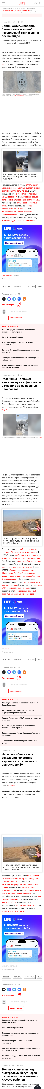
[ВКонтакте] (19, 299)
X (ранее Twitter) (19, 95)
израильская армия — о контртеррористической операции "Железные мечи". (22, 576)
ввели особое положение (29, 561)
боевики (18, 591)
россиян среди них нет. (26, 905)
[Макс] (9, 299)
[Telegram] (14, 299)
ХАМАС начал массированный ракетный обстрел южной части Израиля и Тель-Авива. (21, 188)
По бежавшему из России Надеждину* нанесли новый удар (21, 734)
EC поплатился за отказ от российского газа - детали (20, 741)
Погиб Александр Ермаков (12, 337)
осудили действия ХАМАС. (14, 911)
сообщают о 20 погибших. (18, 588)
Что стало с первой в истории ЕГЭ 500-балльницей (17, 343)
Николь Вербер (8, 652)
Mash (4, 64)
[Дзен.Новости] (4, 299)
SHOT (4, 410)
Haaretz (11, 785)
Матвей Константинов (10, 279)
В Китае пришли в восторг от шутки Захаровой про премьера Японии (20, 366)
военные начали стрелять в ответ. (17, 567)
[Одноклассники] (24, 299)
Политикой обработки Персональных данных (16, 10)
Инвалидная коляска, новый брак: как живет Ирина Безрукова (20, 704)
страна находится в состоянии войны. (18, 220)
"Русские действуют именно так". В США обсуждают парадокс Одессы (18, 711)
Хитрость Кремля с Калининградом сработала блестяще (20, 351)
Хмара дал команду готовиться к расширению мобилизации (20, 358)
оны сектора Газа (13, 881)
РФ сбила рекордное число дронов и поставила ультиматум (21, 1057)
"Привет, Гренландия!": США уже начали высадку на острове (21, 719)
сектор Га (19, 549)
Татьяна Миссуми (9, 969)
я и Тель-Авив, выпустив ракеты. (23, 552)
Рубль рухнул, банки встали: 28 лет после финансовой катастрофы (18, 330)
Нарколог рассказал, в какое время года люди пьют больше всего (21, 1049)
